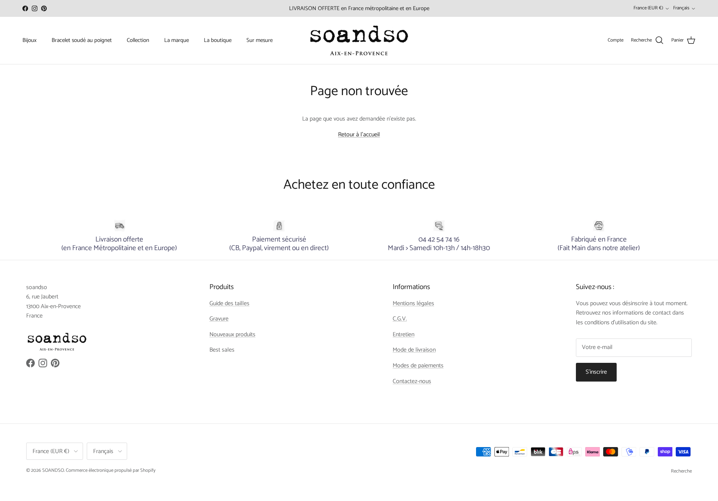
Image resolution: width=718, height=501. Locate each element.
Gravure (218, 319)
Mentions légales (413, 303)
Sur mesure (259, 40)
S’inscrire (596, 372)
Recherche (681, 471)
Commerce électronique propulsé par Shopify (111, 470)
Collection (138, 40)
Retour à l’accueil (359, 135)
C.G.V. (400, 319)
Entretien (403, 335)
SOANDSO (53, 470)
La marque (176, 40)
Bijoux (29, 40)
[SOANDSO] (359, 40)
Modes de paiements (418, 366)
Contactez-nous (412, 381)
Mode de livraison (414, 350)
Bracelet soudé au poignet (82, 40)
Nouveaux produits (232, 335)
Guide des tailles (229, 303)
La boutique (217, 40)
